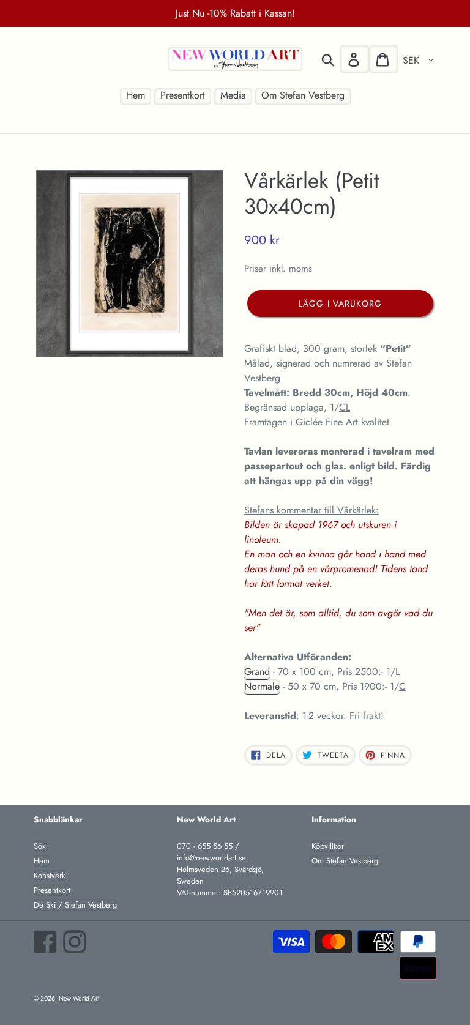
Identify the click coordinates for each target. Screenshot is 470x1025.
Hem (42, 861)
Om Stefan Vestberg (344, 861)
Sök (40, 846)
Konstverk (49, 875)
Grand (257, 672)
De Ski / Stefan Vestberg (75, 905)
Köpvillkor (327, 846)
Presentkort (52, 890)
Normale (262, 686)
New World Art (79, 998)
